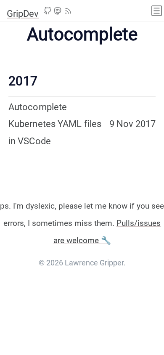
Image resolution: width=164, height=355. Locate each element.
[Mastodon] (57, 12)
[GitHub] (47, 12)
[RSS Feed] (68, 12)
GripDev (23, 13)
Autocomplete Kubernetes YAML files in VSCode (54, 124)
